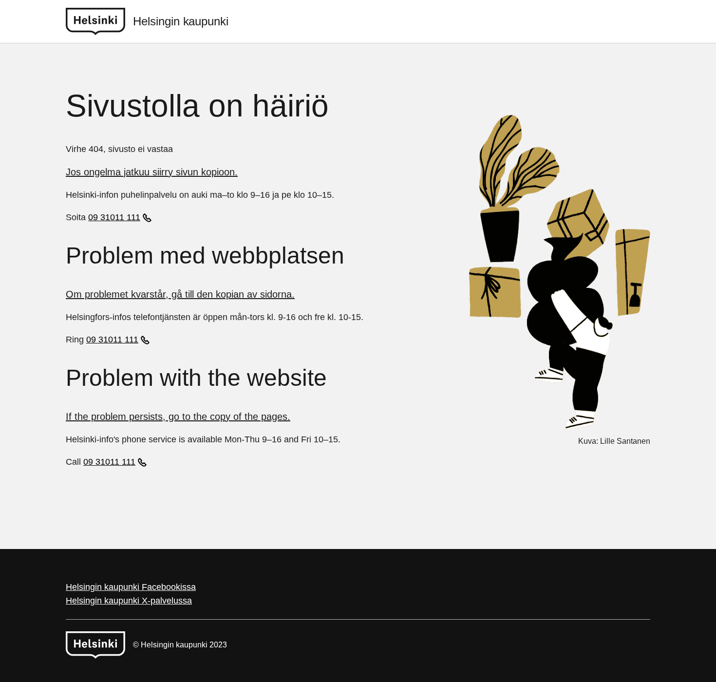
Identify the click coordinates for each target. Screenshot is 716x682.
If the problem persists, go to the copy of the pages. (178, 416)
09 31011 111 (114, 217)
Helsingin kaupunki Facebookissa (131, 587)
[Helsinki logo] (99, 21)
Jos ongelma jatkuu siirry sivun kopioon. (152, 172)
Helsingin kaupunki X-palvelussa (129, 601)
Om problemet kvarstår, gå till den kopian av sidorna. (180, 294)
